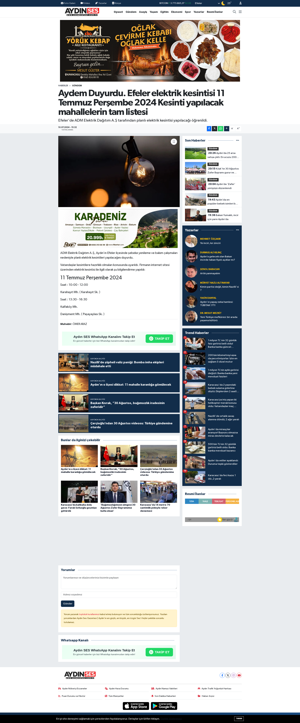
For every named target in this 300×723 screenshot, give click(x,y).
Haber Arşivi (208, 696)
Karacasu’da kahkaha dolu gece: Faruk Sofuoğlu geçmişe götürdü (79, 508)
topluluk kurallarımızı (89, 614)
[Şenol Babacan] (191, 271)
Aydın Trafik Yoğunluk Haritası (216, 688)
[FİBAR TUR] (119, 228)
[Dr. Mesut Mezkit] (191, 316)
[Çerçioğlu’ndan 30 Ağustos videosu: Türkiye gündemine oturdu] (158, 456)
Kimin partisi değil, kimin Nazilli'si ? (219, 289)
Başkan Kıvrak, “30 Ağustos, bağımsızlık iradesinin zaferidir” (117, 472)
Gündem (131, 12)
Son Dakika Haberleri (165, 696)
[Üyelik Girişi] (239, 3)
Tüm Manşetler (116, 696)
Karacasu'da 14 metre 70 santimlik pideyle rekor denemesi (155, 508)
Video (87, 3)
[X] (227, 675)
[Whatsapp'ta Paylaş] (220, 128)
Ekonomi (176, 12)
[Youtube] (239, 675)
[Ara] (235, 12)
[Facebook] (222, 675)
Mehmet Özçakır (210, 239)
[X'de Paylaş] (214, 128)
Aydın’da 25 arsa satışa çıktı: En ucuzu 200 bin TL (222, 155)
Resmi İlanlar (215, 12)
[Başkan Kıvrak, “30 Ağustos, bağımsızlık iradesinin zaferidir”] (118, 456)
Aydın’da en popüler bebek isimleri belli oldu (223, 202)
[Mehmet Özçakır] (191, 241)
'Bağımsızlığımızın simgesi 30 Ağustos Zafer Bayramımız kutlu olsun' (117, 508)
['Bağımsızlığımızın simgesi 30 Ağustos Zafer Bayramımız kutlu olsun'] (118, 491)
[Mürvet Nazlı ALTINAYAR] (191, 286)
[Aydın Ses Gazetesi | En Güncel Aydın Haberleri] (81, 11)
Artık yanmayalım (210, 273)
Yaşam (154, 12)
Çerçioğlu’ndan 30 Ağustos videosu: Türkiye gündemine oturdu (157, 472)
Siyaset (118, 12)
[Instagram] (233, 675)
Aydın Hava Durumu (119, 688)
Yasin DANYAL (208, 298)
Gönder (67, 603)
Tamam (239, 718)
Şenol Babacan (210, 269)
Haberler (63, 86)
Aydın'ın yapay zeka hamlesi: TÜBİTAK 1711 (216, 304)
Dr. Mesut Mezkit (211, 313)
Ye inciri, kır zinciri (210, 243)
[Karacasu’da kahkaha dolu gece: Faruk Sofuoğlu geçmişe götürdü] (79, 491)
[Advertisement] (119, 541)
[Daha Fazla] (226, 128)
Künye (117, 3)
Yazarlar (102, 3)
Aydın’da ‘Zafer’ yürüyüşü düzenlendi (221, 186)
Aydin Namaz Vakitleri (166, 688)
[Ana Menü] (240, 12)
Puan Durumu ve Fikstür (73, 696)
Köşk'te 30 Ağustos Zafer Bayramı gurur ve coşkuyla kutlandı (223, 171)
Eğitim (164, 12)
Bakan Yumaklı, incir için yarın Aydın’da (223, 217)
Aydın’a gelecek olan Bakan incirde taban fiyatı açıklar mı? (217, 258)
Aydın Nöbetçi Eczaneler (74, 688)
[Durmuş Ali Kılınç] (191, 256)
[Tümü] (237, 140)
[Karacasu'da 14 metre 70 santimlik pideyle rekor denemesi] (158, 491)
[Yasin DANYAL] (191, 301)
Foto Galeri (69, 3)
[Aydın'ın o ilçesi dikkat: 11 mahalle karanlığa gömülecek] (79, 456)
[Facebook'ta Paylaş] (209, 128)
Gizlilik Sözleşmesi (171, 719)
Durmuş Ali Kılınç (211, 252)
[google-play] (164, 706)
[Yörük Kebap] (150, 50)
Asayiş (143, 12)
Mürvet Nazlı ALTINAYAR (215, 283)
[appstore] (136, 706)
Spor (188, 12)
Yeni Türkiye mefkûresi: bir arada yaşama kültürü (218, 319)
